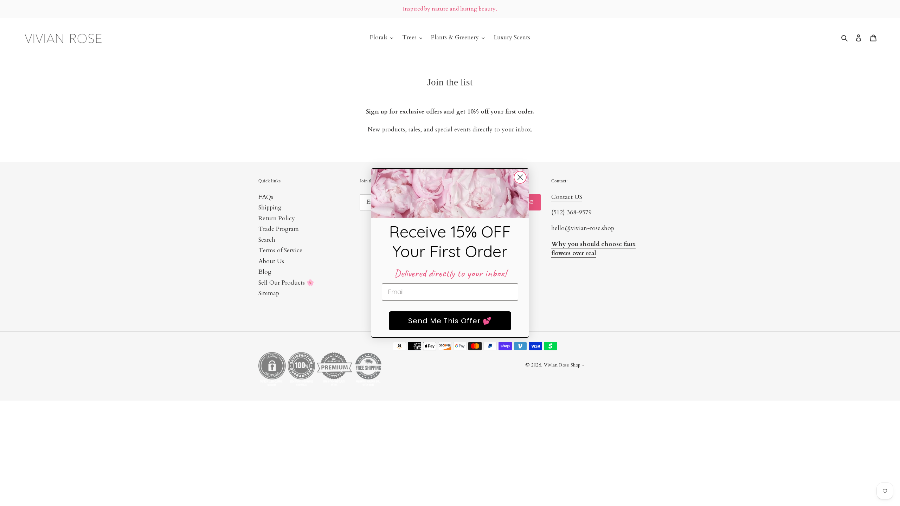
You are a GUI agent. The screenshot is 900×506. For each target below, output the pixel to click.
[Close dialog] (520, 177)
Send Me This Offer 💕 (450, 321)
